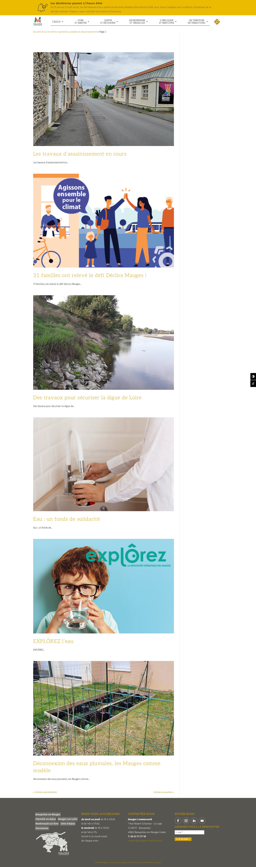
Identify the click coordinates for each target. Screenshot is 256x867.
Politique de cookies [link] (118, 863)
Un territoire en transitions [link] (196, 21)
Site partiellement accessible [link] (150, 863)
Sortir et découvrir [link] (107, 21)
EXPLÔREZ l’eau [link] (53, 641)
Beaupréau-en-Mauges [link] (48, 814)
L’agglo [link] (56, 21)
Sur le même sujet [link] (53, 31)
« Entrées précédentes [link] (45, 792)
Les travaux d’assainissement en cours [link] (80, 154)
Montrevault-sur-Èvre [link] (47, 823)
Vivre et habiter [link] (81, 21)
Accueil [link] (37, 31)
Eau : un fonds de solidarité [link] (66, 519)
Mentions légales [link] (101, 863)
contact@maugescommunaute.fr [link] (145, 840)
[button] (178, 820)
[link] (128, 7)
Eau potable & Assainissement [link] (81, 31)
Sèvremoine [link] (42, 828)
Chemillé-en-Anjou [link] (46, 819)
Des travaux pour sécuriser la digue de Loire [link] (87, 398)
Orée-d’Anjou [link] (68, 823)
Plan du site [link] (132, 863)
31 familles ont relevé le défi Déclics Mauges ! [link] (90, 275)
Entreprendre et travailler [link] (137, 21)
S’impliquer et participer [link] (166, 21)
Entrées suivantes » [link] (164, 792)
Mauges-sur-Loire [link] (67, 819)
